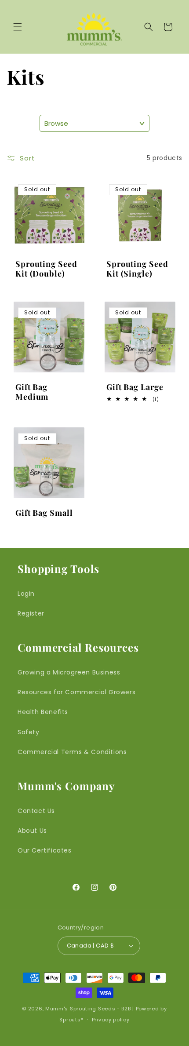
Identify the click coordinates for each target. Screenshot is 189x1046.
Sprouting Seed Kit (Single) (137, 268)
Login (26, 593)
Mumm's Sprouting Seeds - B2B (88, 1008)
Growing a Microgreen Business (69, 672)
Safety (29, 732)
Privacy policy (111, 1019)
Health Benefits (43, 711)
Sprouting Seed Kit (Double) (46, 268)
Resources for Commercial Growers (76, 692)
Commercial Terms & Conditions (72, 751)
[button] (17, 26)
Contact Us (36, 810)
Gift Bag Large (135, 387)
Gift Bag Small (44, 513)
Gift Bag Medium (31, 392)
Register (31, 613)
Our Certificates (45, 850)
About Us (32, 830)
